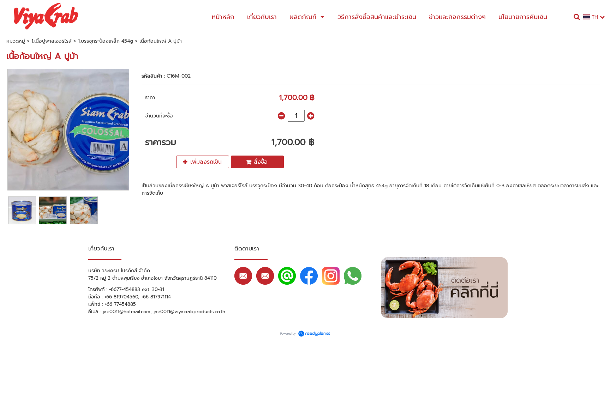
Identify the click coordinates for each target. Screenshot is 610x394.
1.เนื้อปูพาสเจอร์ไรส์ (51, 41)
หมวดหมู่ (15, 41)
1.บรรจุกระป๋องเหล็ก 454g (105, 41)
